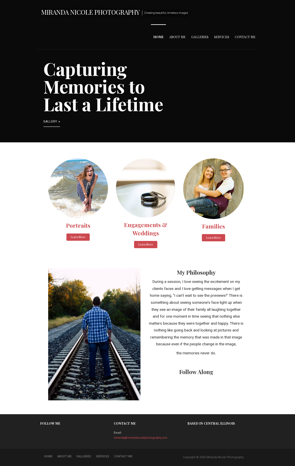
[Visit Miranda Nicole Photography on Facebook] (55, 432)
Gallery (50, 121)
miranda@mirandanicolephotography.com (140, 437)
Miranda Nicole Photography (90, 12)
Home (158, 37)
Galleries (200, 37)
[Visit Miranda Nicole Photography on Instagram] (49, 432)
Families (213, 226)
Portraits (78, 225)
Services (221, 37)
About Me (177, 37)
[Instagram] (201, 389)
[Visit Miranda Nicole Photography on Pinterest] (42, 432)
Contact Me (245, 37)
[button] (78, 237)
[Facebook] (191, 389)
